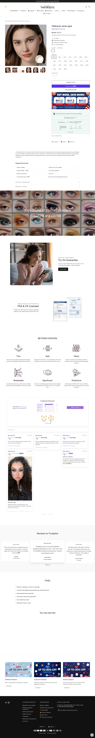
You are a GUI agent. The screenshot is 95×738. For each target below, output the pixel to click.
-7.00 (54, 69)
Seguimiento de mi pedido (28, 705)
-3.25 (70, 61)
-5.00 (70, 65)
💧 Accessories (80, 10)
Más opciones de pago (71, 89)
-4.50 (59, 65)
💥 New (57, 10)
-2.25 (85, 57)
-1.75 (75, 57)
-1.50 (69, 57)
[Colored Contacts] (18, 669)
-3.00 (64, 61)
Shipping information (23, 182)
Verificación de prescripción (46, 707)
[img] (11, 435)
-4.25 (54, 65)
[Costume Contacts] (47, 669)
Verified (47, 423)
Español (42, 726)
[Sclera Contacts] (76, 669)
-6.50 (86, 65)
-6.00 (81, 65)
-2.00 (80, 57)
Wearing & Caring (21, 186)
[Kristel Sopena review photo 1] (20, 478)
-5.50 (76, 65)
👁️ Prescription (71, 10)
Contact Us (25, 721)
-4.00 (86, 61)
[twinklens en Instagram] (8, 702)
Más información (71, 132)
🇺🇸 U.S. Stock (47, 13)
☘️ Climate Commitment (46, 717)
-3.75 (81, 61)
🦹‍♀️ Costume (31, 10)
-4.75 (65, 65)
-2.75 (59, 61)
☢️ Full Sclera (48, 10)
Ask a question (57, 135)
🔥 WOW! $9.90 (14, 10)
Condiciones (25, 716)
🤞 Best (63, 10)
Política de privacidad (27, 711)
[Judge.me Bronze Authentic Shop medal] (44, 418)
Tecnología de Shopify (51, 733)
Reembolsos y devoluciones (29, 718)
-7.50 (59, 69)
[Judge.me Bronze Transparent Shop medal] (51, 418)
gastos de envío (56, 35)
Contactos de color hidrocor (14, 21)
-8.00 (65, 69)
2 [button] (45, 514)
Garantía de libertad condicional (27, 708)
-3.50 (75, 61)
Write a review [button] (75, 407)
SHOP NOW (8, 686)
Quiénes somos (43, 714)
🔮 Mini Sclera (40, 10)
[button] (55, 29)
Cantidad (55, 73)
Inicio (6, 21)
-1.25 (64, 57)
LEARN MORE (63, 269)
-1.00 (59, 57)
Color (57, 47)
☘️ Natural (23, 10)
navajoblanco (53, 50)
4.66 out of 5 (23, 406)
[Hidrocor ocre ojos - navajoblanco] (6, 644)
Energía (54, 54)
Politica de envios (26, 714)
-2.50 (54, 61)
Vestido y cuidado (44, 705)
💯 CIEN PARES (44, 710)
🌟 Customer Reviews (45, 712)
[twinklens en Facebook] (6, 702)
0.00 (54, 57)
